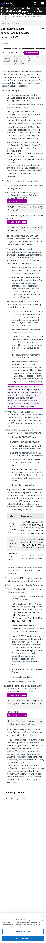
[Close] (43, 916)
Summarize (33, 52)
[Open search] (35, 4)
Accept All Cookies (23, 938)
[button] (23, 23)
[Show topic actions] (42, 28)
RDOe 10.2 (30, 59)
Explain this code (18, 201)
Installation (41, 58)
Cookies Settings (23, 931)
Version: (5, 43)
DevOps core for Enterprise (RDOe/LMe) (19, 60)
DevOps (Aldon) (7, 59)
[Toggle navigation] (42, 4)
